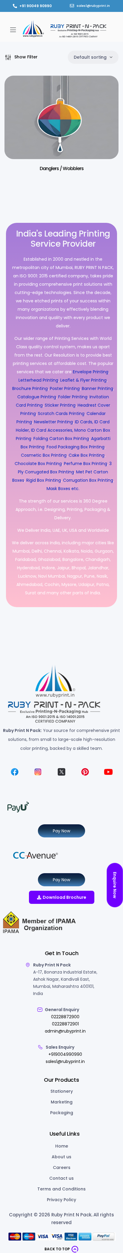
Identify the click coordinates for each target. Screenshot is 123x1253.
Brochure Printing (30, 388)
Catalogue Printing (36, 397)
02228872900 (65, 1017)
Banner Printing (97, 388)
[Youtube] (108, 771)
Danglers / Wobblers (62, 168)
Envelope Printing (90, 372)
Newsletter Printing (53, 422)
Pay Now (61, 831)
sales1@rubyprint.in (65, 1061)
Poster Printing (65, 388)
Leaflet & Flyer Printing (83, 380)
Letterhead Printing (38, 380)
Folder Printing (72, 397)
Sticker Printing (60, 405)
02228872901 (65, 1024)
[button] (13, 29)
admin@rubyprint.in (65, 1031)
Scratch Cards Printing (61, 413)
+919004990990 (65, 1054)
